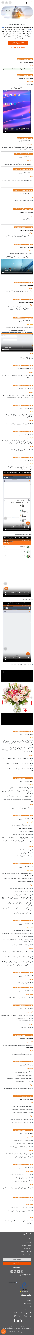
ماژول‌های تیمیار (27, 1310)
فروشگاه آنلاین (17, 1259)
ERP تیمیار (28, 1307)
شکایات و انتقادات (26, 1245)
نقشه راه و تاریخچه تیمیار (24, 1252)
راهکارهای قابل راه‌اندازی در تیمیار (22, 1313)
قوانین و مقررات (27, 1255)
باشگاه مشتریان (17, 1263)
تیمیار (10, 1327)
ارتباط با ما (28, 1242)
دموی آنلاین (28, 1300)
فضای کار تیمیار (27, 1303)
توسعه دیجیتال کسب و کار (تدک (23, 1316)
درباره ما (29, 1239)
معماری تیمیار (27, 1248)
